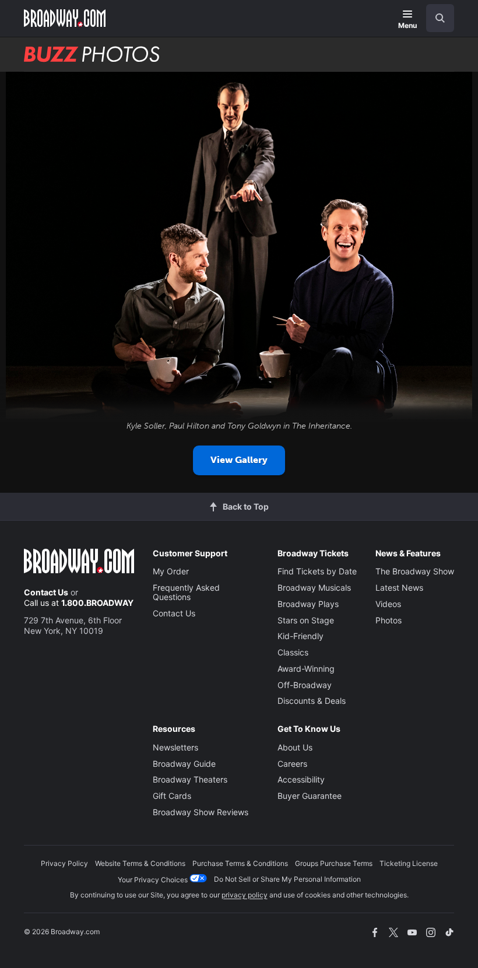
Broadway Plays (308, 604)
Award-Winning (306, 669)
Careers (292, 764)
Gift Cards (172, 796)
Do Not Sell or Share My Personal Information (287, 879)
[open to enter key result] (440, 18)
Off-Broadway (304, 685)
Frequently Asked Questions (186, 592)
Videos (388, 604)
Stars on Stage (305, 620)
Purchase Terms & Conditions (240, 863)
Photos (388, 620)
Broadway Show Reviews (200, 812)
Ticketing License (408, 863)
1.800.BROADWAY (97, 603)
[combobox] (435, 18)
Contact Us (46, 592)
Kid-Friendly (300, 636)
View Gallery (239, 459)
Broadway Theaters (190, 779)
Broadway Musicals (314, 587)
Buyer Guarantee (309, 796)
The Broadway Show (414, 571)
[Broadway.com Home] (65, 18)
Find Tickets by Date (317, 571)
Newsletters (175, 747)
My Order (171, 571)
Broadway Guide (184, 764)
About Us (294, 747)
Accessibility (301, 779)
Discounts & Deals (311, 701)
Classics (292, 652)
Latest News (399, 587)
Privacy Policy (64, 863)
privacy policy (245, 894)
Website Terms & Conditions (140, 863)
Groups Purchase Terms (333, 863)
